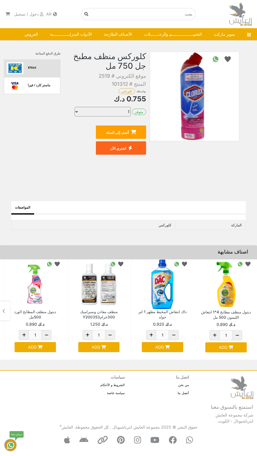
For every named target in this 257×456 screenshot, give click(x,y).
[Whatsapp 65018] (177, 264)
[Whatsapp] (189, 440)
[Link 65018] (162, 284)
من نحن (183, 385)
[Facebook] (173, 440)
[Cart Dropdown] (8, 14)
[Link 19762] (35, 284)
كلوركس (126, 91)
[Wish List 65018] (184, 264)
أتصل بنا (183, 393)
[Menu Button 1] (249, 34)
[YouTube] (154, 440)
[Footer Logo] (242, 386)
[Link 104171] (226, 284)
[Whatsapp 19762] (49, 264)
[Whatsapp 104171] (240, 264)
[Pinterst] (121, 440)
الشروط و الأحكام (112, 385)
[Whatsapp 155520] (113, 264)
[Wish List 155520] (120, 264)
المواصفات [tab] (22, 207)
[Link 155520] (99, 284)
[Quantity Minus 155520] (110, 335)
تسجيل (19, 14)
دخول (34, 14)
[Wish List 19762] (57, 264)
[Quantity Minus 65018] (174, 335)
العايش (67, 427)
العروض (31, 34)
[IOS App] (67, 440)
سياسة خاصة (116, 393)
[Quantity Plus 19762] (24, 335)
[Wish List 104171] (248, 264)
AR (49, 14)
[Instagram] (137, 440)
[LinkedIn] (103, 440)
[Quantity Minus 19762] (46, 335)
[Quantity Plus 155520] (88, 335)
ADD (223, 347)
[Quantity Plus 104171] (215, 335)
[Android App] (83, 440)
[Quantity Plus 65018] (151, 335)
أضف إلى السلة (117, 132)
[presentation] (252, 310)
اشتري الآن (118, 148)
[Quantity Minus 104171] (237, 335)
